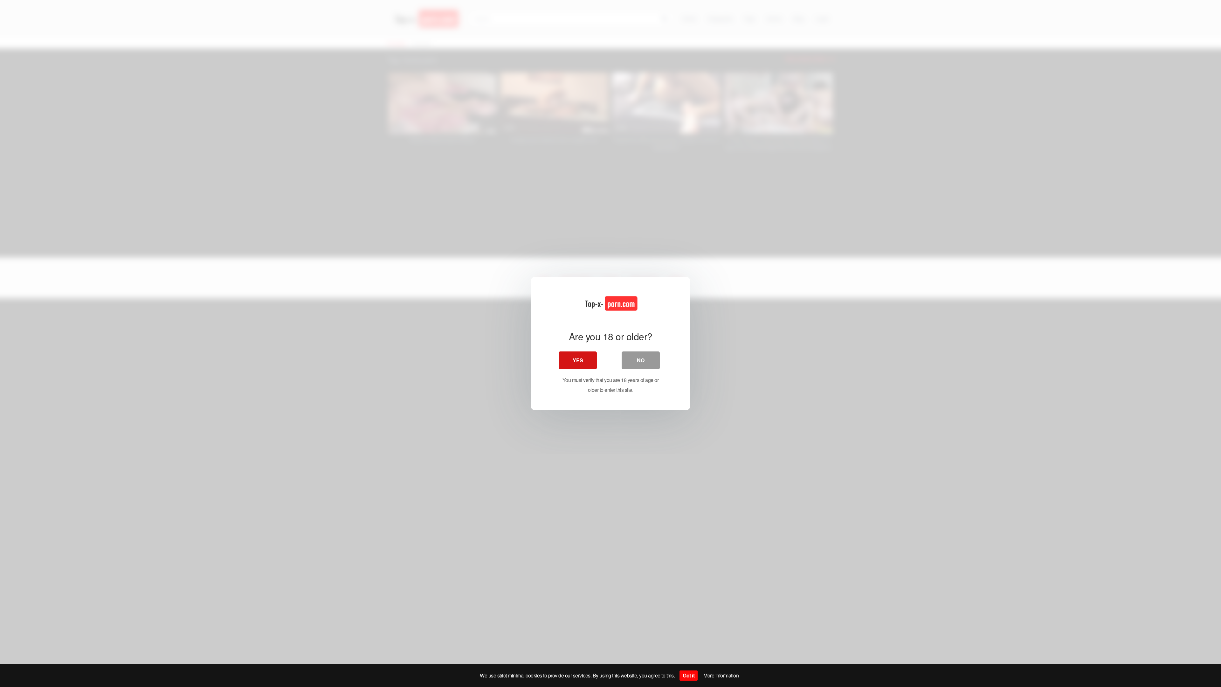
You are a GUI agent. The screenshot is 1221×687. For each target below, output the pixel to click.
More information (721, 675)
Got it (688, 675)
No (641, 360)
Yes (578, 360)
